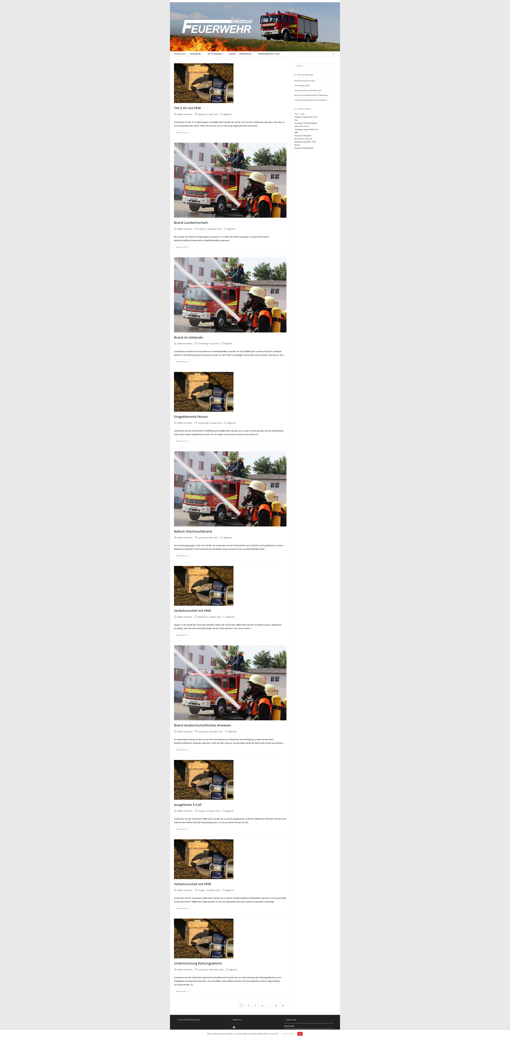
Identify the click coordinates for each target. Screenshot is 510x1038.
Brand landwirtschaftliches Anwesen (202, 725)
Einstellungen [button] (288, 1033)
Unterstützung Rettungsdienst (198, 963)
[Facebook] (234, 1027)
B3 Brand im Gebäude (303, 138)
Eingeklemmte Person (191, 416)
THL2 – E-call (299, 114)
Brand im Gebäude (188, 337)
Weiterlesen (183, 133)
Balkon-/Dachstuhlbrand (193, 531)
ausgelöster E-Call (187, 804)
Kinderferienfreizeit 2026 (305, 81)
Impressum (289, 1026)
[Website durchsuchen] (333, 54)
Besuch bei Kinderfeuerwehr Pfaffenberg (311, 95)
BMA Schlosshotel (302, 126)
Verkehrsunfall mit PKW (192, 610)
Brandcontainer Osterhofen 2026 (308, 90)
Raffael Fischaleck (184, 114)
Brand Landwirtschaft (191, 222)
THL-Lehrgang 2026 (302, 85)
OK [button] (300, 1034)
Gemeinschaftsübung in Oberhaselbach (311, 100)
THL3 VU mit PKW (187, 108)
